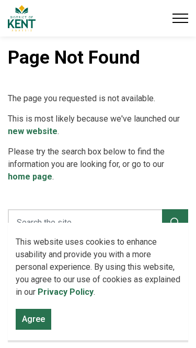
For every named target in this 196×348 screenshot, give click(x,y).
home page (30, 177)
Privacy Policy (66, 292)
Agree (33, 319)
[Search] (175, 222)
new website (32, 131)
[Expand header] (180, 18)
